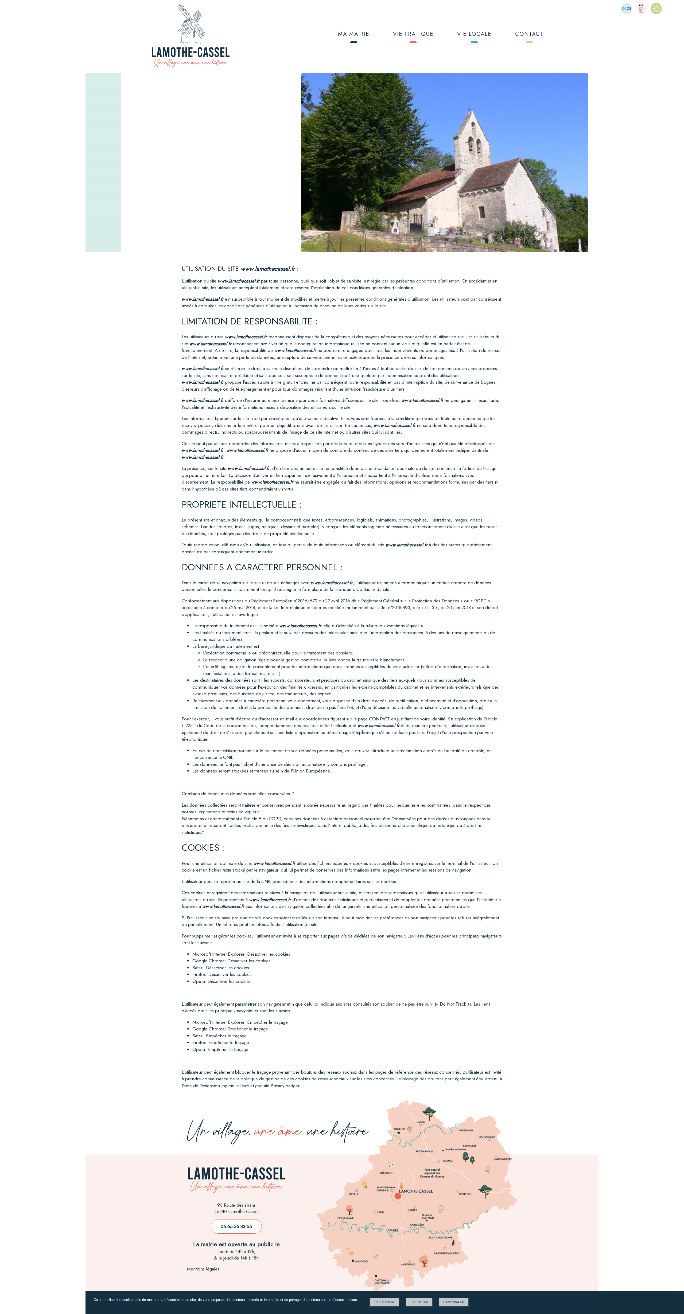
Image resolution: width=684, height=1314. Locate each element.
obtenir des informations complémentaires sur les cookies (339, 881)
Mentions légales (203, 1269)
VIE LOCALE (474, 34)
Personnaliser (453, 1302)
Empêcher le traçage (267, 1022)
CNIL (228, 757)
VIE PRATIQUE (413, 34)
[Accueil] (191, 36)
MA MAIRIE (353, 34)
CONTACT (529, 34)
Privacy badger (285, 1085)
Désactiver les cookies (268, 954)
